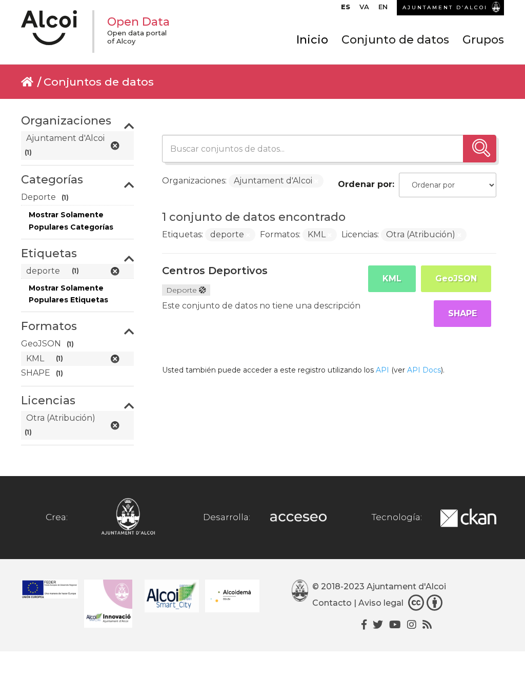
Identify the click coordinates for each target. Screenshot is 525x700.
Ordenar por (365, 184)
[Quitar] (316, 181)
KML (391, 278)
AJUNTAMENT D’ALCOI (445, 7)
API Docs (424, 370)
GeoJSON (456, 278)
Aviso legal (380, 603)
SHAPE (462, 313)
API (382, 370)
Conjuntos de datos (99, 81)
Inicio (312, 40)
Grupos (483, 40)
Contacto (332, 603)
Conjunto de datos (395, 40)
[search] (479, 148)
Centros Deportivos (215, 270)
